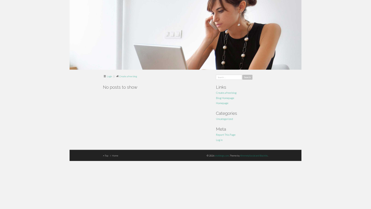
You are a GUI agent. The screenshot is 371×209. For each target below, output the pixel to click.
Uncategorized (224, 118)
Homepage (222, 103)
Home (115, 155)
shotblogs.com (222, 155)
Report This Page (225, 134)
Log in (219, 140)
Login (109, 76)
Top (106, 155)
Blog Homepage (225, 98)
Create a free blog (128, 76)
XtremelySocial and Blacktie (254, 155)
